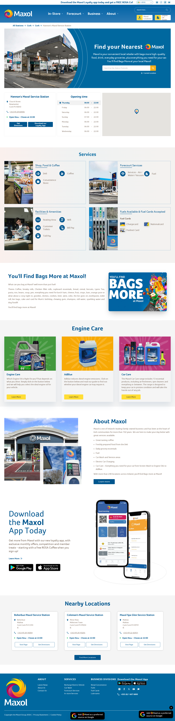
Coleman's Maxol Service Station (85, 614)
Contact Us (42, 691)
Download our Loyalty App (40, 124)
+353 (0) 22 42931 (130, 633)
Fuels (93, 688)
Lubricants (95, 693)
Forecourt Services (71, 691)
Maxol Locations (148, 17)
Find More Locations (87, 657)
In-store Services (71, 693)
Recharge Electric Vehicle (74, 685)
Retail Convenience (99, 685)
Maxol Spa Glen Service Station (137, 614)
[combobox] (152, 10)
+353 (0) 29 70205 (77, 633)
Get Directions (18, 124)
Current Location (150, 73)
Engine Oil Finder (165, 17)
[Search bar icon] (153, 68)
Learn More (16, 397)
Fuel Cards (95, 691)
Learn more (104, 481)
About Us (41, 688)
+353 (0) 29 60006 (17, 112)
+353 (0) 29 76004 (24, 633)
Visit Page (24, 645)
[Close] (171, 708)
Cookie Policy (55, 715)
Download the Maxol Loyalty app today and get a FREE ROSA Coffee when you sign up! (89, 2)
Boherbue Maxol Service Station (32, 614)
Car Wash (68, 688)
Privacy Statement (40, 715)
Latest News (43, 685)
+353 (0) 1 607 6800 (129, 694)
